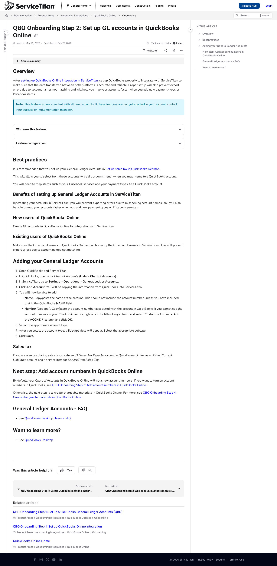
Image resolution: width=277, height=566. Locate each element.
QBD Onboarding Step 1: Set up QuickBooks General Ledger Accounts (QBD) (67, 512)
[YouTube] (54, 559)
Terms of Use (236, 559)
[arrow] (199, 34)
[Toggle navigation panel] (7, 32)
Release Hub (249, 5)
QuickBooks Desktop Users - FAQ (47, 418)
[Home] (30, 5)
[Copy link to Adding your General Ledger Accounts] (109, 261)
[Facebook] (34, 559)
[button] (252, 15)
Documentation (23, 15)
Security (220, 559)
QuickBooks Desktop (39, 440)
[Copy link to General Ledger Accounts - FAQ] (93, 409)
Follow (151, 50)
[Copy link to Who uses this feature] (52, 130)
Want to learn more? (214, 67)
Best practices (210, 39)
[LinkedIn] (60, 559)
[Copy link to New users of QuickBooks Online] (85, 218)
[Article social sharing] (165, 51)
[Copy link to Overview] (41, 72)
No (90, 470)
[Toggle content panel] (190, 29)
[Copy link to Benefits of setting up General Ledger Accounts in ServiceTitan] (147, 194)
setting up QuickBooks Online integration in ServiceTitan (59, 80)
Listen (179, 43)
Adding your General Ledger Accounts (224, 45)
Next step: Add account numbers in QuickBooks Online (223, 53)
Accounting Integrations (74, 15)
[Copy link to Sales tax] (37, 347)
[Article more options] (181, 51)
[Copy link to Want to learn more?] (67, 431)
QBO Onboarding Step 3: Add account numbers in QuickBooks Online (99, 385)
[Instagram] (41, 559)
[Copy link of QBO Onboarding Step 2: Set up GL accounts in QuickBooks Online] (36, 36)
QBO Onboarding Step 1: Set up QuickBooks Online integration (57, 526)
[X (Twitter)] (47, 559)
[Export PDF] (174, 51)
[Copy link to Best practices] (53, 160)
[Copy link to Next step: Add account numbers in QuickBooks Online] (148, 372)
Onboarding (129, 15)
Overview (207, 33)
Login (269, 5)
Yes (69, 470)
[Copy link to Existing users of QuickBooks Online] (93, 237)
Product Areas (46, 15)
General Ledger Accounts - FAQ (221, 61)
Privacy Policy (205, 559)
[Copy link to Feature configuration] (52, 144)
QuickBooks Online (105, 15)
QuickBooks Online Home (31, 541)
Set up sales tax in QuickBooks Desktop (132, 169)
